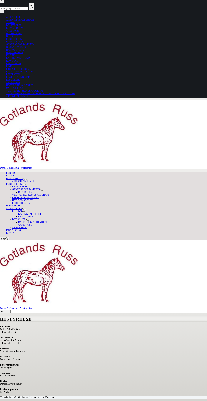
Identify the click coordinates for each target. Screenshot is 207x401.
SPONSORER (19, 227)
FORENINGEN (14, 184)
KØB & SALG (13, 230)
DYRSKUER (19, 219)
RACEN (10, 175)
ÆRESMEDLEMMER (23, 181)
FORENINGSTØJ (21, 203)
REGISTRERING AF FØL (25, 197)
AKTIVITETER (14, 208)
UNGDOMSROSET (22, 200)
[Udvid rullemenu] (25, 179)
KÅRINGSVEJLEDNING (31, 214)
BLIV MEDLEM (14, 178)
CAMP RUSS (25, 224)
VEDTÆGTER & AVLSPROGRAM (30, 194)
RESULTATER (25, 216)
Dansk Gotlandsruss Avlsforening (16, 167)
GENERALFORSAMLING (26, 189)
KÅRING (17, 211)
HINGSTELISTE (14, 205)
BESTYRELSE (20, 186)
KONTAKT (12, 233)
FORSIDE (11, 173)
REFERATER (25, 192)
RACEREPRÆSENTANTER (33, 222)
